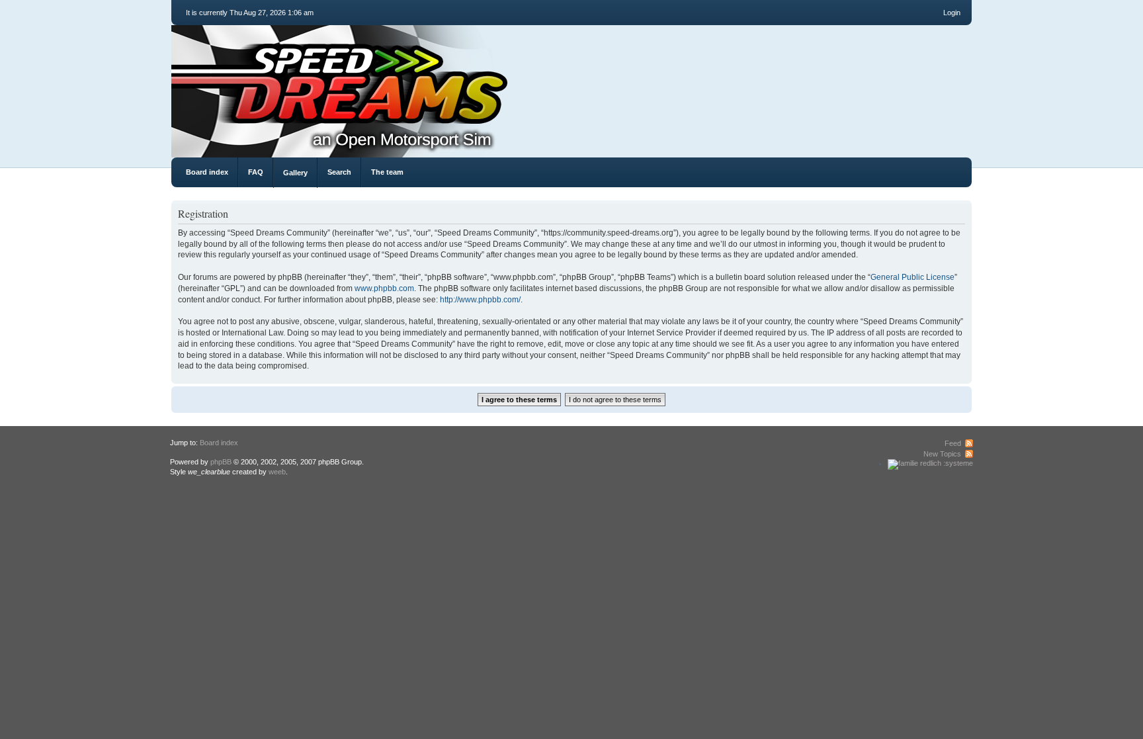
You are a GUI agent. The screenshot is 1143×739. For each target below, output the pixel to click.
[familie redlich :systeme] (930, 463)
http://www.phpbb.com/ (480, 299)
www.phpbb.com (384, 288)
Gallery (295, 173)
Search (339, 172)
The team (387, 172)
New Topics (942, 454)
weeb (277, 472)
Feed (953, 443)
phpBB (221, 462)
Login (951, 13)
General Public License (912, 277)
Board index (207, 172)
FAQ (255, 172)
